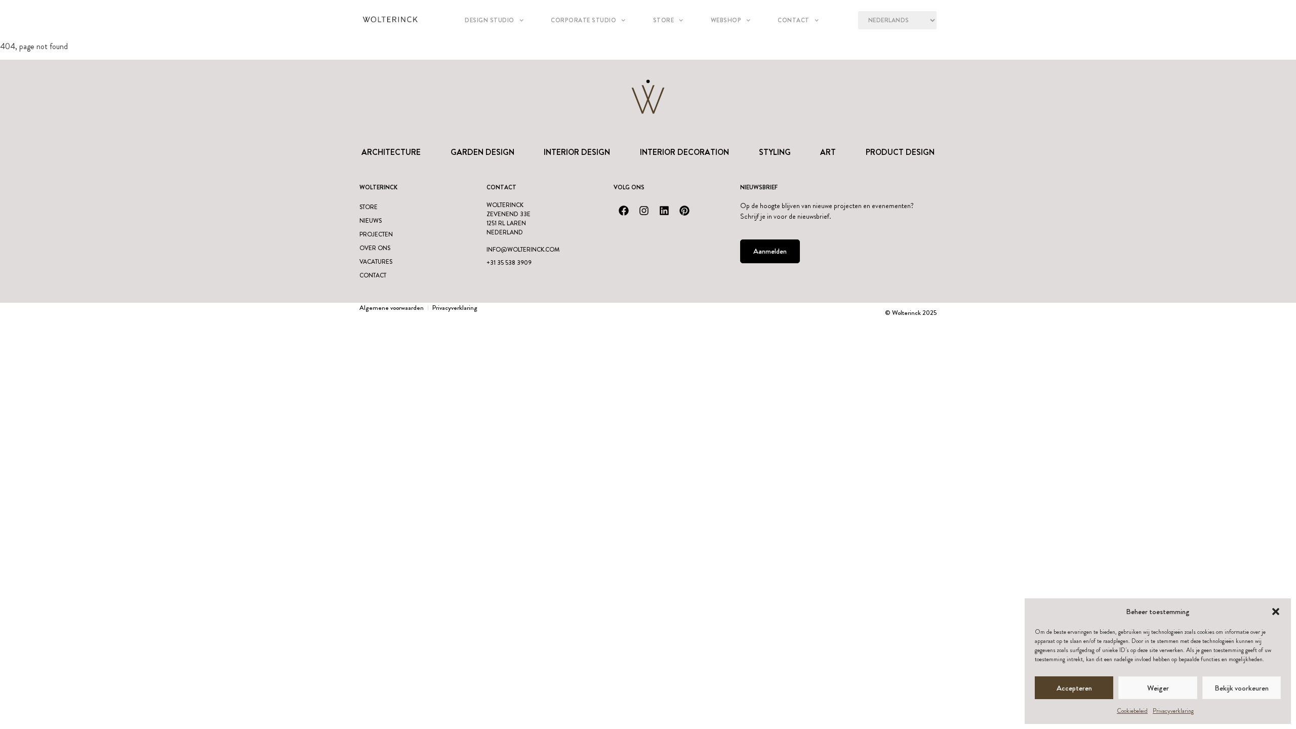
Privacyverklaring (1173, 710)
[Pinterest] (684, 210)
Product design (900, 152)
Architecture (391, 152)
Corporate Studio (583, 20)
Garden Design (482, 152)
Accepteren (1074, 688)
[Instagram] (644, 210)
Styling (775, 152)
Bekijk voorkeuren (1241, 688)
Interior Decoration (684, 152)
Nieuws (370, 220)
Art (828, 152)
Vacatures (375, 261)
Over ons (374, 248)
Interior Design (577, 152)
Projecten (376, 234)
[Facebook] (624, 210)
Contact (793, 20)
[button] (1276, 611)
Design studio (489, 20)
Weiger (1158, 688)
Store (663, 20)
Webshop (726, 20)
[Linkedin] (664, 210)
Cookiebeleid (1132, 710)
